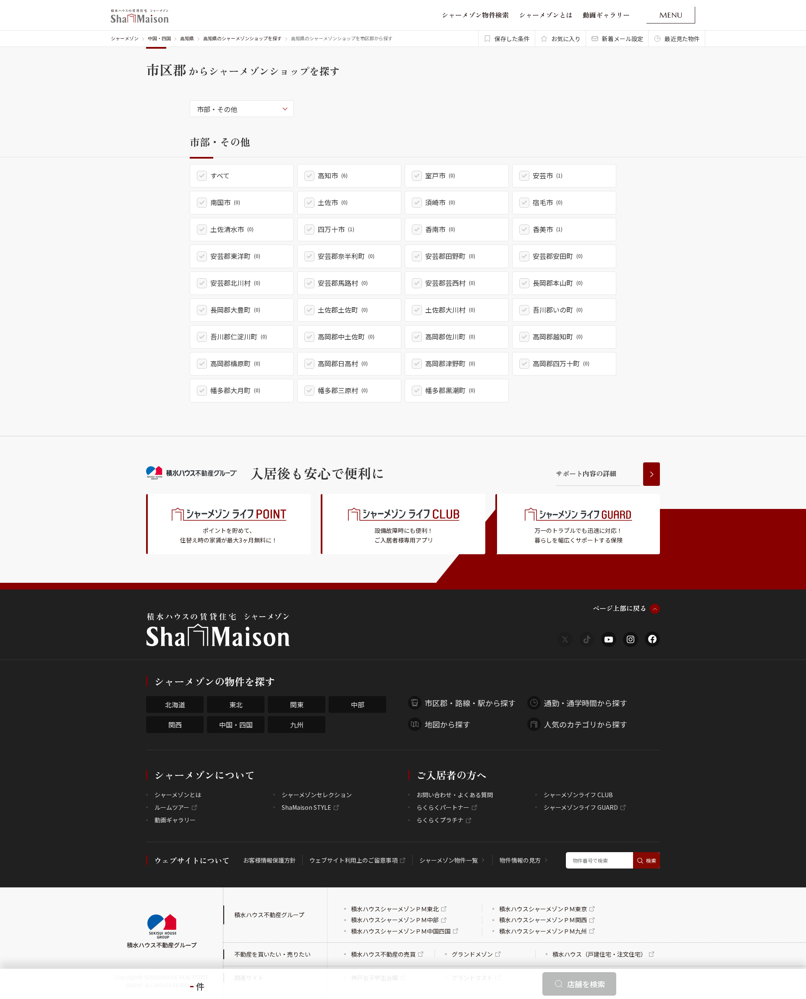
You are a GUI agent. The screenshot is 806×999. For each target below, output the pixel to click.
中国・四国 (159, 38)
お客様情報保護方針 (269, 860)
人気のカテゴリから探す (585, 724)
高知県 (187, 38)
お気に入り (566, 38)
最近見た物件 (682, 38)
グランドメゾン (472, 954)
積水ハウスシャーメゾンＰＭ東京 (543, 909)
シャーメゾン (125, 38)
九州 (297, 725)
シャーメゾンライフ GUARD (581, 807)
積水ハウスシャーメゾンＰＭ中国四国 (400, 931)
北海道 (175, 704)
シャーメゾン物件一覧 (448, 860)
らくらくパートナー (442, 807)
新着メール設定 (622, 38)
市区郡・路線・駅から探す (470, 702)
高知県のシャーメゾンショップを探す (242, 38)
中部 (357, 704)
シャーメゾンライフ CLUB (578, 794)
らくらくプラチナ (439, 820)
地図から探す (447, 724)
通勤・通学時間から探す (585, 702)
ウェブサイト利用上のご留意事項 (353, 860)
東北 (236, 704)
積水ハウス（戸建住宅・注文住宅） (599, 954)
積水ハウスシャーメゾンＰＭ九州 (543, 931)
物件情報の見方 (520, 860)
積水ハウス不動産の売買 (383, 954)
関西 (175, 725)
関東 (297, 704)
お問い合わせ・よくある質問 (454, 794)
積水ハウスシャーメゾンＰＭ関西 (543, 920)
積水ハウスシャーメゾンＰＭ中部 (395, 920)
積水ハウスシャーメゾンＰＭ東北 (395, 909)
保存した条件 (512, 38)
